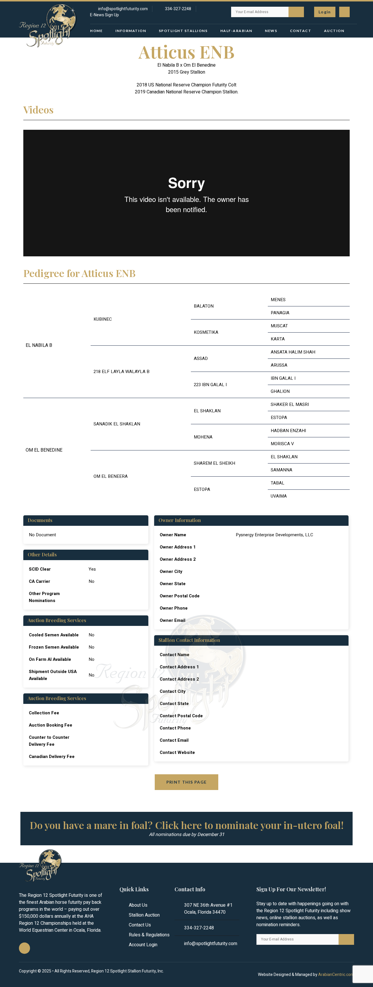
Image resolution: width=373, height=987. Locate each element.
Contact (301, 31)
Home (96, 31)
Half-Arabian (236, 31)
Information (130, 31)
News (271, 31)
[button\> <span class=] (324, 12)
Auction (334, 31)
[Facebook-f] (344, 12)
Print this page (186, 782)
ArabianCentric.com (336, 975)
